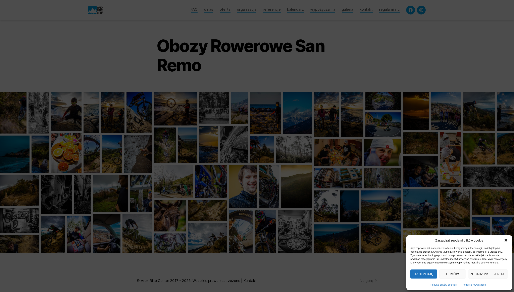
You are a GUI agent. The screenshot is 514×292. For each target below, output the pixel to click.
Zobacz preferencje (488, 274)
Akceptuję (424, 274)
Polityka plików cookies (443, 284)
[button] (506, 240)
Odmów (452, 274)
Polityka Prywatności (474, 284)
